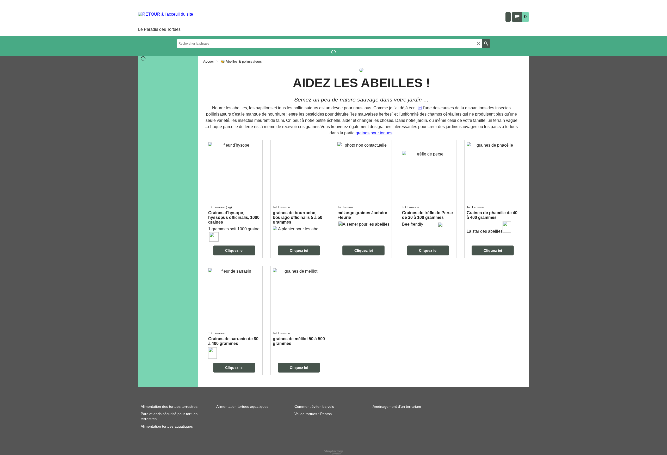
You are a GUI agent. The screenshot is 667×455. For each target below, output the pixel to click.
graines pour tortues (374, 133)
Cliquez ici (234, 250)
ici (420, 108)
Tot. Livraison (216, 207)
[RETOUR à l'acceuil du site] (165, 19)
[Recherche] (486, 43)
